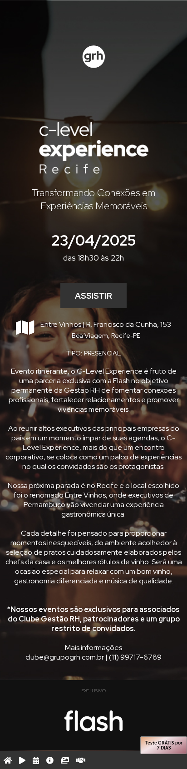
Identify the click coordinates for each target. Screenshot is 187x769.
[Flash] (94, 721)
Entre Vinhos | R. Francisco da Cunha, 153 (105, 330)
